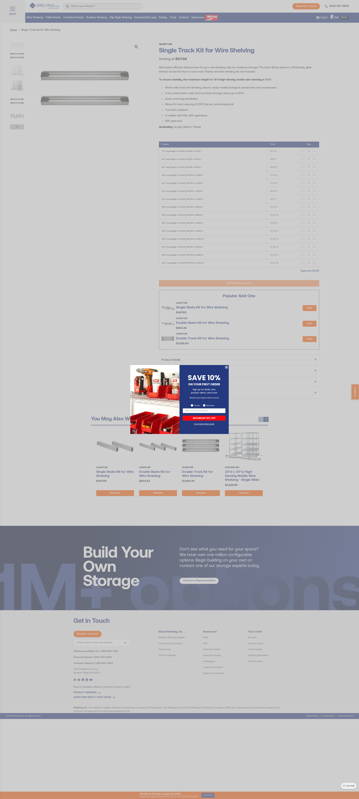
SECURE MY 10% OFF (204, 418)
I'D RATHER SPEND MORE (204, 424)
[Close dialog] (226, 367)
